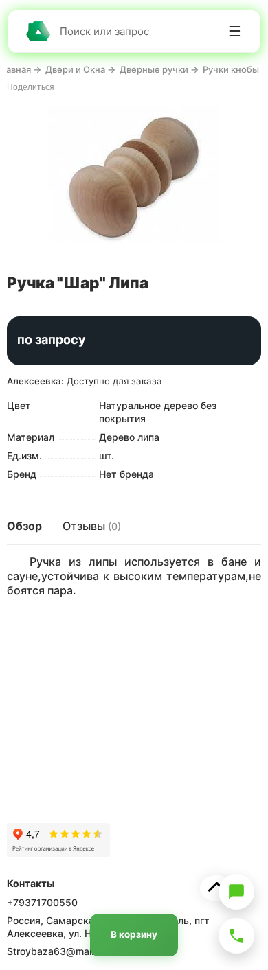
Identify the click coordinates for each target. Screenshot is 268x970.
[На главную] (38, 31)
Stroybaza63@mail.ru (56, 951)
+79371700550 (42, 902)
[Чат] (236, 892)
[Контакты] (236, 936)
